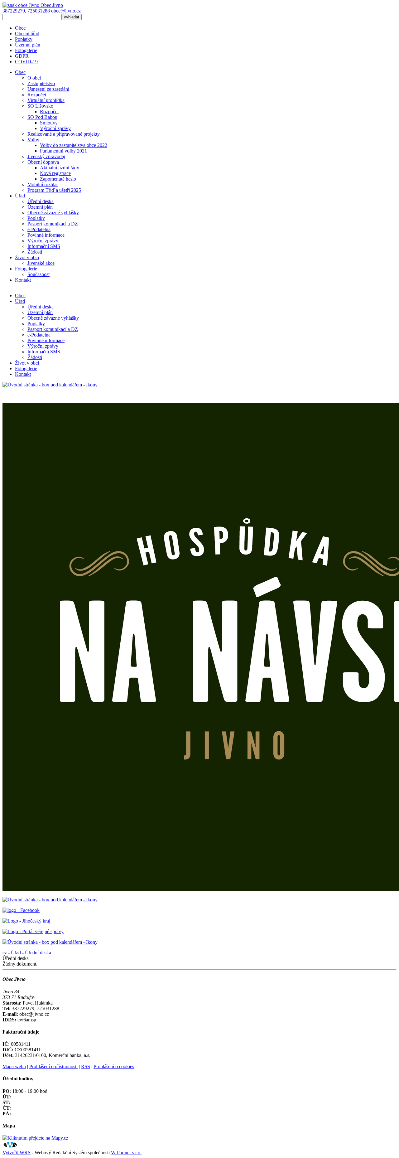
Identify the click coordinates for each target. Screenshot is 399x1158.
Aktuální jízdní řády (59, 167)
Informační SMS (43, 246)
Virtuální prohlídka (46, 100)
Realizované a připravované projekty (63, 134)
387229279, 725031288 (26, 10)
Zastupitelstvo (41, 83)
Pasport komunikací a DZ (52, 223)
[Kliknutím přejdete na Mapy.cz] (35, 1138)
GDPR (22, 56)
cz (4, 952)
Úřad (20, 301)
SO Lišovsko (40, 106)
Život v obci (27, 363)
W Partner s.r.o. (126, 1152)
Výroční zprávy (55, 128)
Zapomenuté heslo (58, 179)
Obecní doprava (43, 162)
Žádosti (34, 251)
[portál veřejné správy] (33, 931)
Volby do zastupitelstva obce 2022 (73, 145)
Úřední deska (40, 201)
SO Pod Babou (42, 117)
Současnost (38, 274)
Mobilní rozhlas (42, 184)
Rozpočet (36, 94)
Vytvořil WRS (16, 1152)
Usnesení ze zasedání (48, 89)
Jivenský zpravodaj (46, 156)
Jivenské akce (41, 263)
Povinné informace (46, 235)
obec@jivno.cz (66, 10)
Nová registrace (55, 173)
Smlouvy (49, 122)
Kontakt (23, 374)
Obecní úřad (27, 33)
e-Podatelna (38, 229)
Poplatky (23, 39)
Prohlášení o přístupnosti (53, 1066)
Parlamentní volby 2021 (63, 150)
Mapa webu (14, 1066)
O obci (34, 77)
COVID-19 (26, 61)
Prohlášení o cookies (114, 1066)
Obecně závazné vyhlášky (53, 212)
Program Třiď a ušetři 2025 (54, 190)
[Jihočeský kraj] (26, 920)
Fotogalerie (26, 50)
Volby (33, 139)
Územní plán (27, 44)
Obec (21, 28)
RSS (85, 1066)
